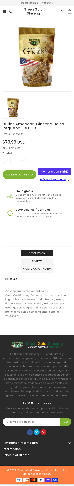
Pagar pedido (29, 2)
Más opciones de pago (54, 179)
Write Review (11, 133)
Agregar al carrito (19, 174)
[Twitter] (37, 432)
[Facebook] (30, 432)
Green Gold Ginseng (33, 11)
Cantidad (9, 153)
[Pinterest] (43, 432)
